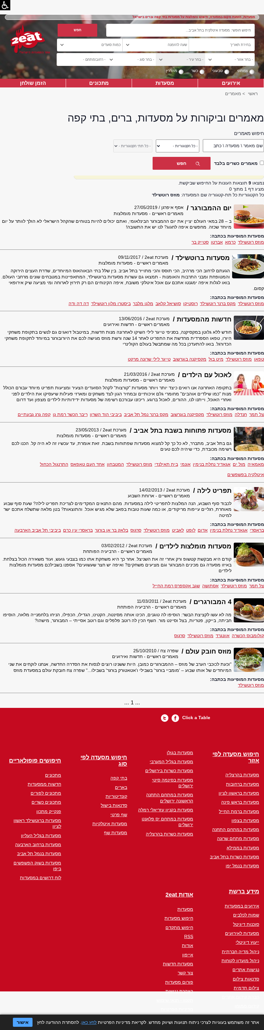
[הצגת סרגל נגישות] (5, 5)
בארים (121, 787)
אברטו (217, 242)
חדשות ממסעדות (44, 784)
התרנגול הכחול (54, 464)
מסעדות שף (115, 832)
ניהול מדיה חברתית (240, 951)
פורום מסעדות (179, 982)
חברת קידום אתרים (240, 996)
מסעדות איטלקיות (109, 823)
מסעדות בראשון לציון (239, 793)
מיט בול (216, 359)
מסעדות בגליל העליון (41, 835)
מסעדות (165, 83)
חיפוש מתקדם (179, 927)
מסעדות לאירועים (242, 933)
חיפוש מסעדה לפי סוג (103, 760)
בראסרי (257, 530)
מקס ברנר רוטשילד (218, 303)
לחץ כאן (89, 1022)
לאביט (178, 530)
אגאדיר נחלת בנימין (212, 464)
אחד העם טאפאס (88, 464)
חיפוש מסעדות (179, 918)
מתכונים (99, 83)
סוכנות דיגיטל (246, 924)
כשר (194, 70)
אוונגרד (223, 635)
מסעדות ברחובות (242, 784)
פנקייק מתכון (48, 811)
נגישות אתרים (245, 969)
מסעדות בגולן (180, 752)
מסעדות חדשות (178, 963)
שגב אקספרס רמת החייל (176, 585)
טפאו (259, 359)
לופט (190, 530)
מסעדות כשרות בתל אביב (234, 856)
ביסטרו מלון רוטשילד (111, 303)
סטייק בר (200, 242)
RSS (188, 936)
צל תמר (256, 414)
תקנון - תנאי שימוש (174, 1000)
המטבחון (115, 464)
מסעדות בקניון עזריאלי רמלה (165, 809)
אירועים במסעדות (242, 905)
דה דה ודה (79, 303)
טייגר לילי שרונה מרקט (149, 359)
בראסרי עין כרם (78, 530)
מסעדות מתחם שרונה (238, 838)
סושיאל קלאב (168, 303)
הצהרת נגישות (179, 991)
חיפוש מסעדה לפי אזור (235, 757)
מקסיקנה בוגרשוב (189, 359)
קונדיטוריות (116, 796)
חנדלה (241, 414)
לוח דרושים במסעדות (40, 877)
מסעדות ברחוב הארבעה (38, 844)
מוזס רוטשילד (251, 242)
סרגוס (135, 530)
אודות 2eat (179, 895)
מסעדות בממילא (243, 847)
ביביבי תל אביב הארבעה (37, 530)
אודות (187, 945)
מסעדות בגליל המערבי (171, 761)
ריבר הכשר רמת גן (70, 414)
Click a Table (196, 717)
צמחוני (242, 70)
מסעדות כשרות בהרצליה (169, 833)
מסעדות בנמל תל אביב (39, 853)
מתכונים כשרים (46, 802)
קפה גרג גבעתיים (34, 414)
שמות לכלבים (246, 914)
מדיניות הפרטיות (177, 1009)
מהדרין (171, 70)
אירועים (231, 83)
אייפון (187, 954)
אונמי (185, 464)
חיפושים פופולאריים (35, 761)
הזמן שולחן (33, 83)
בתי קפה (118, 778)
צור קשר (185, 972)
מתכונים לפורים (46, 793)
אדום (203, 530)
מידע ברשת (244, 892)
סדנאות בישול (114, 805)
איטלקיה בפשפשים (245, 474)
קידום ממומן (247, 1005)
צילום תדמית (246, 987)
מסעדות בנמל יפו (242, 865)
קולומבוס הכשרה (248, 635)
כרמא (230, 242)
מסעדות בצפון (245, 820)
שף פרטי (118, 814)
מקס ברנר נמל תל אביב (146, 414)
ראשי (253, 93)
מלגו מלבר (143, 303)
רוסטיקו (190, 303)
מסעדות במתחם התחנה (235, 829)
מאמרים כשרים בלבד (236, 163)
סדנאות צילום (246, 978)
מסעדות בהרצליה (242, 774)
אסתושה (210, 585)
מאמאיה (256, 464)
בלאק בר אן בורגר (111, 530)
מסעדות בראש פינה (240, 802)
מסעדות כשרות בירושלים (169, 770)
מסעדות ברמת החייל (239, 811)
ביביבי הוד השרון (106, 414)
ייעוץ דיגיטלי (247, 942)
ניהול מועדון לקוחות (240, 960)
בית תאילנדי (166, 464)
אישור (23, 1022)
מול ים (239, 464)
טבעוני (217, 70)
